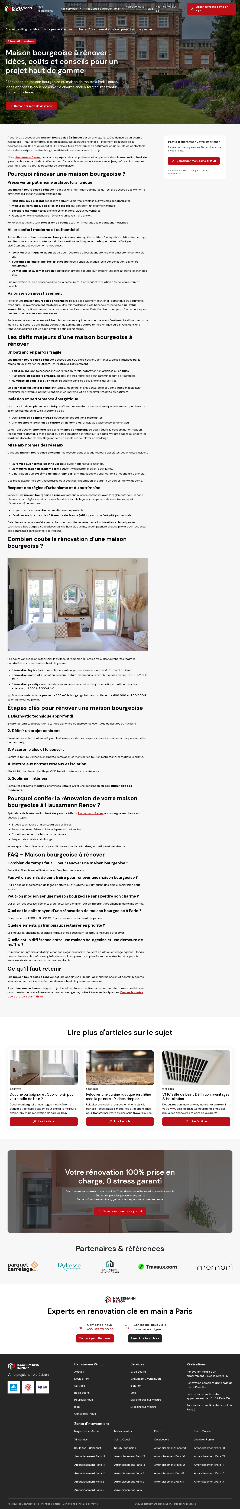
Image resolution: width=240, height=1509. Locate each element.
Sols (133, 1393)
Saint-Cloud (122, 1439)
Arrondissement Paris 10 (89, 1473)
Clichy (158, 1431)
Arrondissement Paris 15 (209, 1456)
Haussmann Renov (90, 813)
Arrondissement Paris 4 (169, 1481)
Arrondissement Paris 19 (209, 1448)
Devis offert (81, 1379)
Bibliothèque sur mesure (146, 1400)
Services (79, 1386)
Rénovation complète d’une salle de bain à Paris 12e (209, 1385)
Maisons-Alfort (124, 1431)
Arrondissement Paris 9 (129, 1473)
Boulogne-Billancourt (87, 1448)
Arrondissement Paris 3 (209, 1481)
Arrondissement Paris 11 (209, 1465)
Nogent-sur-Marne (86, 1431)
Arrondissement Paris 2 (89, 1490)
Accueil (10, 29)
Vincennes (81, 1439)
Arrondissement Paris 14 (89, 1465)
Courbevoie (161, 1439)
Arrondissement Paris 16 (169, 1456)
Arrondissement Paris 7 (209, 1473)
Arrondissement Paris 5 (129, 1481)
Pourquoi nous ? (135, 9)
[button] (70, 9)
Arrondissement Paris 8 (169, 1473)
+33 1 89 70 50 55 (166, 9)
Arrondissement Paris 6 (89, 1481)
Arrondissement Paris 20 (170, 1448)
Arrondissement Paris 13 (129, 1465)
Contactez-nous (85, 1414)
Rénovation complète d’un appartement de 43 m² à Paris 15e (208, 1396)
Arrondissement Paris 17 (129, 1456)
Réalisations (82, 1393)
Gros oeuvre (139, 1371)
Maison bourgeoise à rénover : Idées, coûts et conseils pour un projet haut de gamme (92, 29)
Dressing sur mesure (144, 1407)
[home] (18, 9)
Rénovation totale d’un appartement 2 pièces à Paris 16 (207, 1374)
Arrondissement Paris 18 (89, 1456)
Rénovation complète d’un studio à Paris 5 (209, 1407)
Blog (150, 9)
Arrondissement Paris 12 (169, 1465)
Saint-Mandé (202, 1431)
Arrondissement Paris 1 (128, 1490)
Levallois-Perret (204, 1439)
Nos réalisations (45, 9)
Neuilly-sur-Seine (125, 1448)
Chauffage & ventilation (146, 1379)
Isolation (136, 1386)
